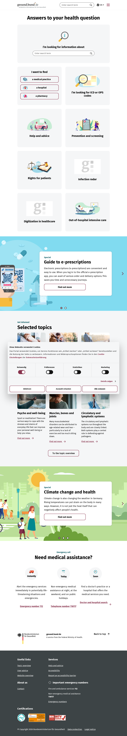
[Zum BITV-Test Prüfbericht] (57, 717)
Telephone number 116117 (63, 606)
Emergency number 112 (31, 606)
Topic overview (24, 665)
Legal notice (90, 729)
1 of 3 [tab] (59, 538)
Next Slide (123, 273)
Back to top (100, 634)
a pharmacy (41, 96)
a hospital (41, 87)
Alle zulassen (99, 389)
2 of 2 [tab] (65, 308)
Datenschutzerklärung (36, 357)
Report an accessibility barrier (62, 675)
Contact (20, 689)
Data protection (75, 729)
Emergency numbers (57, 701)
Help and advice (55, 665)
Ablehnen (27, 389)
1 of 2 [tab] (61, 308)
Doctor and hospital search (94, 602)
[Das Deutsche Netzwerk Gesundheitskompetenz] (37, 717)
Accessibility (54, 670)
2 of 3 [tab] (63, 538)
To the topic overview (63, 453)
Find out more (65, 287)
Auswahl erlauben (63, 389)
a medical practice (41, 79)
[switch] (49, 372)
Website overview (25, 675)
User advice (22, 670)
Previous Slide (4, 273)
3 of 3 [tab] (67, 538)
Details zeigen (107, 381)
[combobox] (74, 5)
